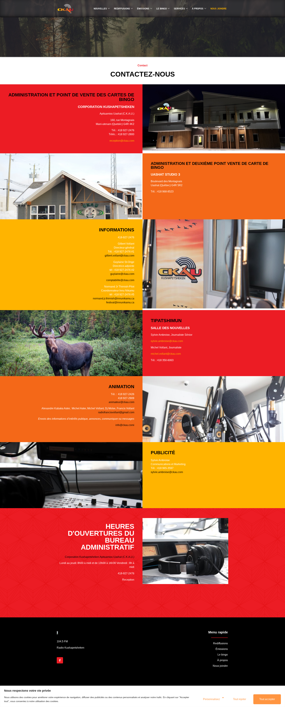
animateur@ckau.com (121, 402)
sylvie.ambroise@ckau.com (167, 341)
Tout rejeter (239, 699)
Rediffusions (122, 8)
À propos (197, 8)
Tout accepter (267, 699)
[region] (142, 696)
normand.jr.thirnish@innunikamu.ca (113, 298)
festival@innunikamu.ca (120, 302)
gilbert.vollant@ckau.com (119, 255)
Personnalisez (211, 699)
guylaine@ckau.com (122, 273)
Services (179, 8)
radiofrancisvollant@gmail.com (116, 412)
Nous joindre (218, 8)
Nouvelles (100, 8)
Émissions (143, 8)
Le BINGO (161, 8)
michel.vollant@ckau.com (166, 353)
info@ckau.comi (124, 425)
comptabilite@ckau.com (120, 280)
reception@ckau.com (122, 140)
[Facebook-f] (60, 660)
